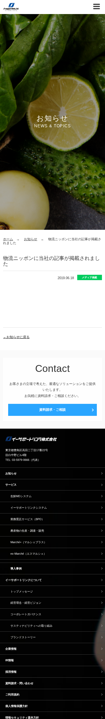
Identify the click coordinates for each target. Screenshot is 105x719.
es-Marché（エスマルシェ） (28, 553)
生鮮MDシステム (21, 496)
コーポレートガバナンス (25, 614)
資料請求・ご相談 (52, 410)
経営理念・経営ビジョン (25, 602)
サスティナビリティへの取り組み (31, 625)
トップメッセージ (21, 591)
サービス (11, 484)
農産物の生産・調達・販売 (27, 530)
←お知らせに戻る (16, 337)
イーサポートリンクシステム (28, 507)
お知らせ (30, 239)
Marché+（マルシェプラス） (28, 542)
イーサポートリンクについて (23, 579)
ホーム (8, 239)
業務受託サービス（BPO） (27, 519)
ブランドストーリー (23, 637)
